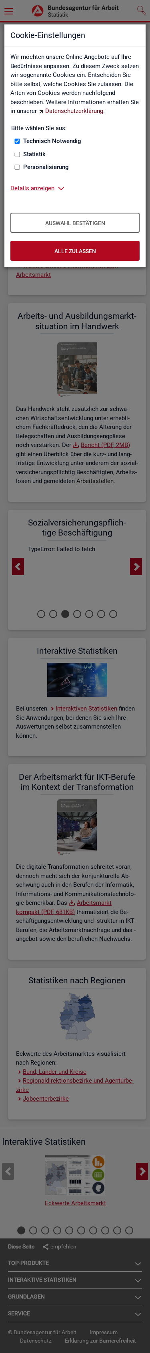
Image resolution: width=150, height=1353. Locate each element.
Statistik (34, 154)
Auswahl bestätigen (75, 223)
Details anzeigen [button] (32, 188)
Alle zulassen (75, 251)
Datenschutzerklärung (74, 111)
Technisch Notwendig (52, 141)
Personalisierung (46, 167)
